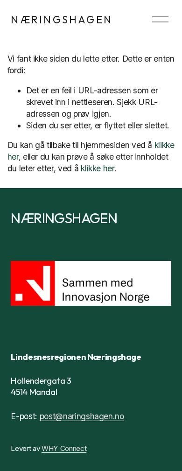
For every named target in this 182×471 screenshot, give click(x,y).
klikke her (97, 168)
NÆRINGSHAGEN (61, 19)
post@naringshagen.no (82, 416)
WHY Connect (64, 448)
